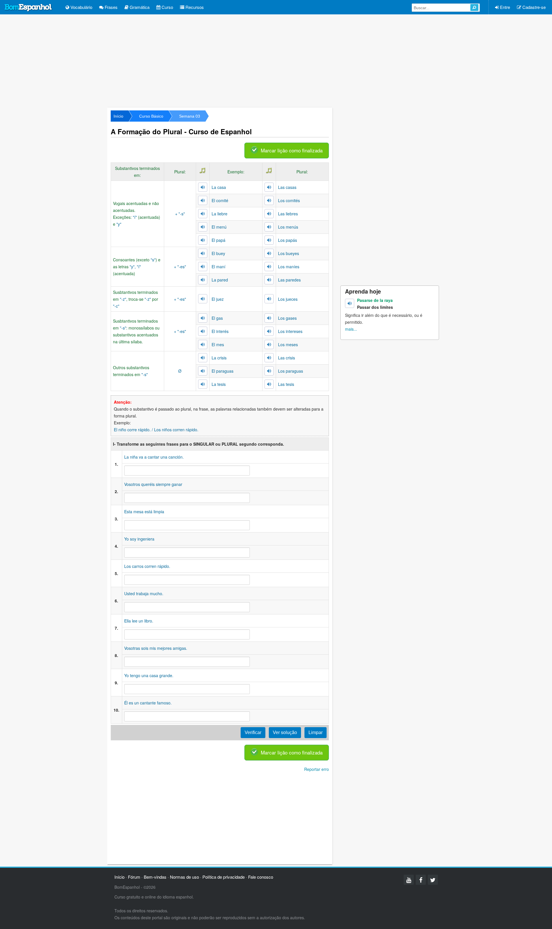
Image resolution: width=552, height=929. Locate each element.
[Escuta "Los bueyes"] (269, 253)
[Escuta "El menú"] (202, 226)
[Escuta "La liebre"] (202, 213)
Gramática (139, 7)
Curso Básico (151, 116)
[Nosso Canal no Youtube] (409, 880)
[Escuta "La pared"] (202, 279)
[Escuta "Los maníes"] (269, 266)
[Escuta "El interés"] (202, 331)
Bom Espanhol (28, 7)
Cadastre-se (533, 7)
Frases (110, 7)
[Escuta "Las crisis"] (269, 357)
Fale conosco (260, 877)
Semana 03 (189, 116)
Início (118, 116)
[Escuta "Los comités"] (269, 200)
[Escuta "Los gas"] (269, 318)
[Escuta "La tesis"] (202, 384)
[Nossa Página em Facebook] (421, 880)
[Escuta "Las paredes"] (269, 279)
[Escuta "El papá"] (202, 240)
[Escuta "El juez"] (202, 298)
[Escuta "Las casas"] (269, 187)
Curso (166, 7)
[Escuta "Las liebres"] (269, 213)
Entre (504, 7)
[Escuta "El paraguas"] (202, 371)
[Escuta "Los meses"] (269, 344)
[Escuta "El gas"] (202, 318)
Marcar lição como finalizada (292, 150)
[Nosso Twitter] (433, 880)
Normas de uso (184, 877)
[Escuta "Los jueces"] (269, 298)
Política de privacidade (223, 877)
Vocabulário (80, 7)
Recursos (194, 7)
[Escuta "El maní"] (202, 266)
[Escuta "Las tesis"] (269, 384)
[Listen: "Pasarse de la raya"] (349, 303)
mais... (351, 329)
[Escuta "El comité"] (202, 200)
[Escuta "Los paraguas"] (269, 371)
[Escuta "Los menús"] (269, 226)
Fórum (134, 877)
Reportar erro (316, 769)
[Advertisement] (275, 60)
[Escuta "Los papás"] (269, 240)
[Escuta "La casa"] (202, 187)
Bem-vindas (155, 877)
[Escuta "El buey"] (202, 253)
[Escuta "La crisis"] (202, 357)
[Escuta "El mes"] (202, 344)
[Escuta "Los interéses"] (269, 331)
